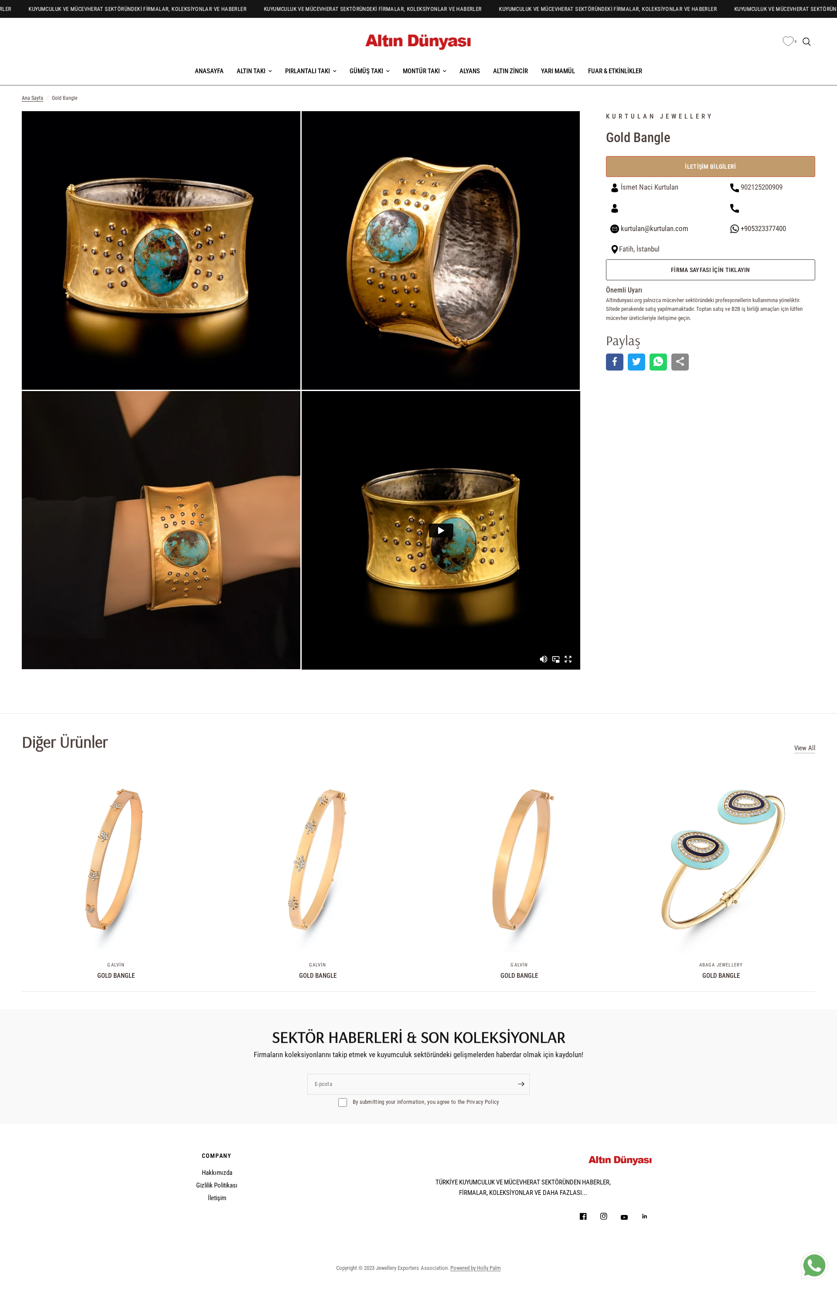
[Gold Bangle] (116, 859)
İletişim (217, 1198)
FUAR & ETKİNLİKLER (615, 71)
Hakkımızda (217, 1173)
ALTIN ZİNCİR (510, 71)
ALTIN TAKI (251, 71)
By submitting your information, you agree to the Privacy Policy (425, 1102)
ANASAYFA (209, 71)
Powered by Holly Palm (475, 1268)
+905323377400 (762, 228)
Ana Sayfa (32, 98)
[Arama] (806, 41)
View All (804, 748)
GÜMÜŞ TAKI (366, 71)
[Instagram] (609, 1216)
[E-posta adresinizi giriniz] (521, 1084)
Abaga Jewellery (721, 964)
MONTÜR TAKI (421, 71)
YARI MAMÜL (558, 71)
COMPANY (217, 1156)
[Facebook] (589, 1216)
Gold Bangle (116, 975)
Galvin (116, 964)
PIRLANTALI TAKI (307, 71)
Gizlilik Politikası (217, 1185)
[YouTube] (630, 1217)
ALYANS (469, 71)
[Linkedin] (650, 1216)
